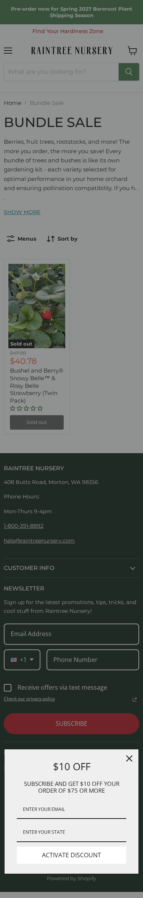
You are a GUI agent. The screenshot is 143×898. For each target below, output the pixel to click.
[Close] (129, 758)
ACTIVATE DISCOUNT (71, 855)
